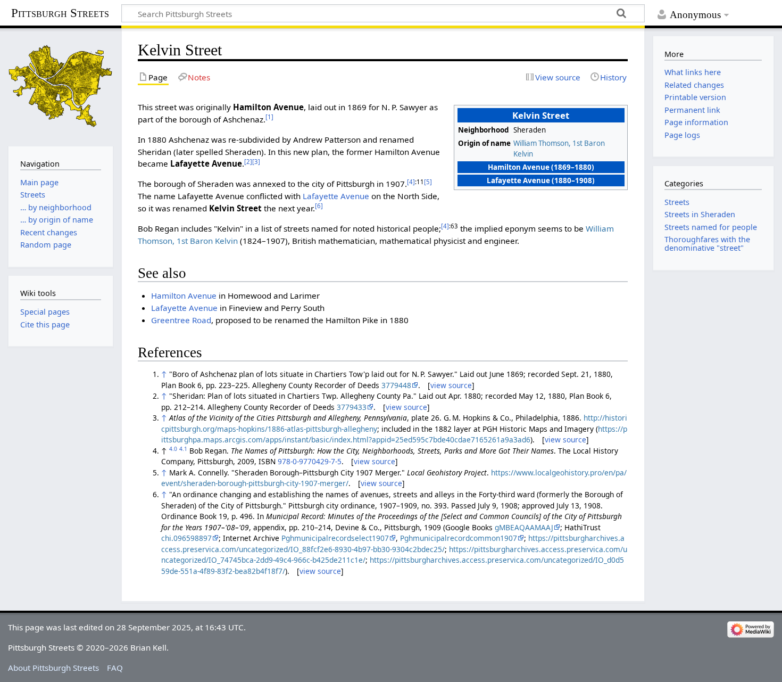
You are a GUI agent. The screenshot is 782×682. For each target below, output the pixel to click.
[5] (428, 182)
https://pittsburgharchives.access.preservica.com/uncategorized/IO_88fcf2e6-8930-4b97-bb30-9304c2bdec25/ (393, 543)
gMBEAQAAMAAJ (524, 527)
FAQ (115, 667)
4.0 (173, 449)
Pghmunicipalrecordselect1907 (335, 538)
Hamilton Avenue (184, 295)
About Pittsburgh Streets (53, 667)
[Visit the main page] (60, 86)
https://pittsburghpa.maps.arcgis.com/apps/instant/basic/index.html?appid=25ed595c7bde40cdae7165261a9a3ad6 (394, 434)
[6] (319, 206)
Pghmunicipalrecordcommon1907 (458, 538)
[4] (411, 182)
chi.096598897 (186, 538)
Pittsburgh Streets (60, 13)
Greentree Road (181, 320)
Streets (676, 202)
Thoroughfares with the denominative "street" (707, 243)
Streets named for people (710, 227)
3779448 (396, 385)
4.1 (183, 449)
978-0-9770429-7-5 (310, 461)
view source (451, 385)
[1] (269, 117)
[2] (248, 162)
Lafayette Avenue (336, 196)
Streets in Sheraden (699, 214)
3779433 (352, 407)
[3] (256, 162)
